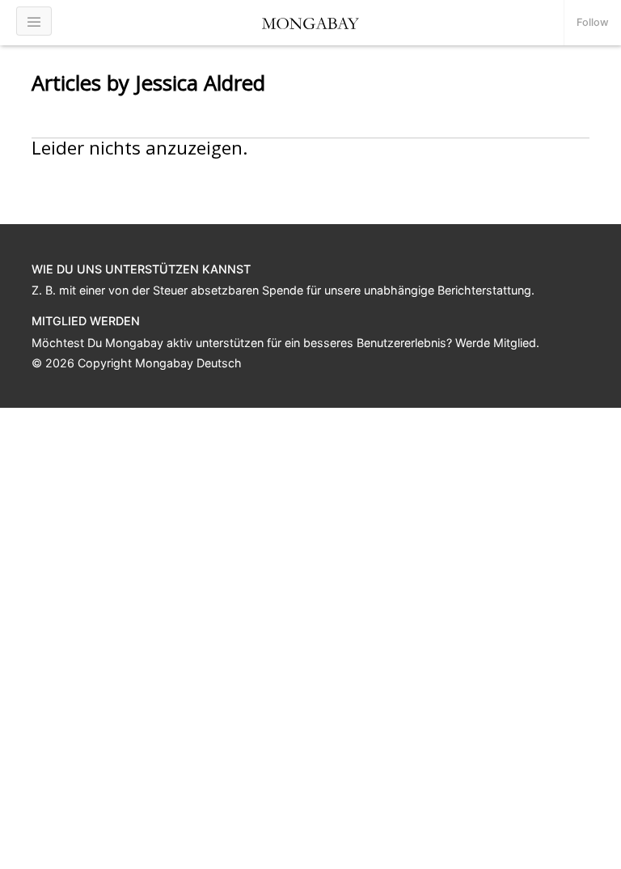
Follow (593, 22)
